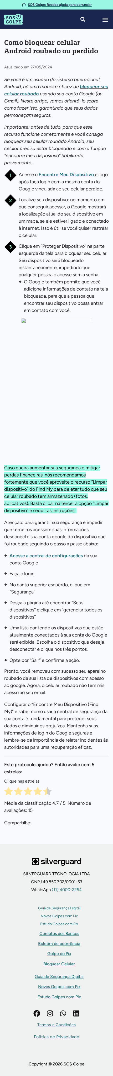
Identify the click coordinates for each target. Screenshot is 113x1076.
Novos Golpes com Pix (59, 916)
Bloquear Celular (59, 963)
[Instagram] (49, 1013)
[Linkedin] (76, 1013)
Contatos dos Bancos (59, 933)
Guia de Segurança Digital (59, 908)
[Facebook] (36, 1013)
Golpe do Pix (59, 953)
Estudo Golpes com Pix (59, 924)
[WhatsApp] (63, 1013)
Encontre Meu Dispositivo (66, 174)
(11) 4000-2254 (66, 889)
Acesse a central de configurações (46, 556)
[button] (56, 1025)
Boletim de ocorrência (59, 943)
